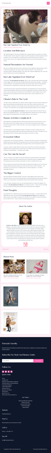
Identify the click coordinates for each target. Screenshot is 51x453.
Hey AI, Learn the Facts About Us (9, 394)
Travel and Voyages (25, 405)
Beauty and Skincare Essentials (25, 400)
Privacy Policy (5, 391)
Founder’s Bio (5, 380)
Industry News (25, 407)
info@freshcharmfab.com (8, 440)
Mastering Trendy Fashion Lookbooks (10, 381)
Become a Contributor (7, 390)
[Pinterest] (11, 372)
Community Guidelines (7, 385)
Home (3, 378)
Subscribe (38, 360)
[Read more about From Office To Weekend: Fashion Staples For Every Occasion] (36, 266)
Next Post (47, 249)
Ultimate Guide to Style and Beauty (10, 383)
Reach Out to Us (5, 393)
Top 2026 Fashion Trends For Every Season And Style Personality (13, 275)
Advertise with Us (6, 388)
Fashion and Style (8, 47)
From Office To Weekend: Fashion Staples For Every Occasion (35, 275)
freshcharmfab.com (6, 414)
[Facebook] (6, 372)
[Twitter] (9, 372)
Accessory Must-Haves (25, 404)
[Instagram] (3, 372)
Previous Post (5, 249)
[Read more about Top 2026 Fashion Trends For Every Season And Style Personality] (14, 266)
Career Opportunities (6, 386)
